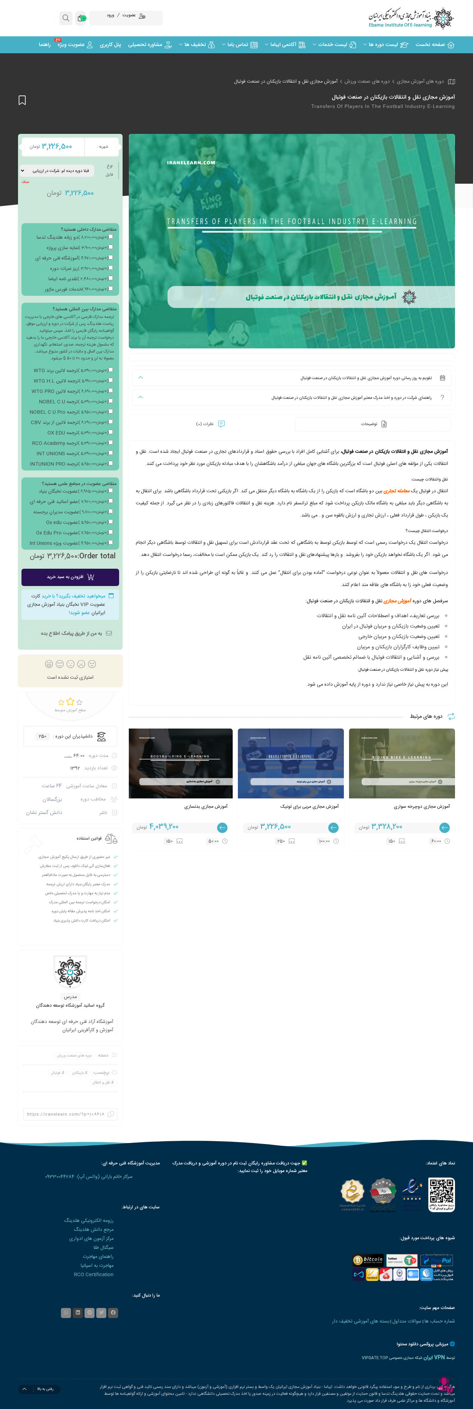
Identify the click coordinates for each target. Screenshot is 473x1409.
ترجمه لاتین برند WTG (71, 370)
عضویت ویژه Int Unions (68, 543)
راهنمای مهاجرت (98, 1257)
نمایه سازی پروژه (77, 248)
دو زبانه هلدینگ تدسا (72, 237)
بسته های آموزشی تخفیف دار (360, 1321)
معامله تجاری (397, 491)
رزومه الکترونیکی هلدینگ (89, 1221)
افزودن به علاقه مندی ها (22, 100)
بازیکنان (78, 1073)
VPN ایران (434, 1358)
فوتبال (56, 1073)
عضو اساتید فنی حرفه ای (69, 501)
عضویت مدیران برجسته (70, 512)
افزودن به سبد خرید (65, 577)
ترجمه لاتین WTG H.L (71, 381)
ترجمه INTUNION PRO (69, 464)
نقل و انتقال (101, 1083)
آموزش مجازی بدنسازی (205, 807)
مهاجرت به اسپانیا (97, 1266)
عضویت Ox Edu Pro (72, 533)
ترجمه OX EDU (77, 433)
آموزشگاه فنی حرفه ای (71, 258)
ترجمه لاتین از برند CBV (69, 422)
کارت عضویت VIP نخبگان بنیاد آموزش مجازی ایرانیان (66, 604)
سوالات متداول (406, 1321)
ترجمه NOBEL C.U (73, 402)
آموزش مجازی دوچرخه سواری (422, 807)
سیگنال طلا (103, 1248)
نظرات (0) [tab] (205, 424)
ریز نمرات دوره (79, 268)
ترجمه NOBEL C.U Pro (68, 412)
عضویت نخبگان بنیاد (73, 491)
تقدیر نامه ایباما (78, 279)
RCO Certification (94, 1275)
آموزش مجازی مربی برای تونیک (309, 807)
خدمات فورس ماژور (76, 289)
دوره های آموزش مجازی (420, 81)
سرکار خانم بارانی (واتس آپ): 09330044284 (89, 1177)
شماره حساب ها (440, 1321)
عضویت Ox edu (77, 522)
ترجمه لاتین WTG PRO (70, 391)
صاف (25, 182)
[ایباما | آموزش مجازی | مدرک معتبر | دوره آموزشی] (403, 18)
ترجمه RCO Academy (70, 443)
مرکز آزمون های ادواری (91, 1239)
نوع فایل (109, 170)
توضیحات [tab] (369, 424)
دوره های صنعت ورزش (367, 81)
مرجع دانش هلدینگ (94, 1230)
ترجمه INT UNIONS (72, 453)
